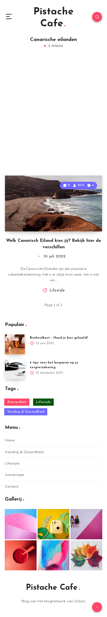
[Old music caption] (86, 524)
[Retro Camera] (53, 524)
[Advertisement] (53, 117)
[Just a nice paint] (53, 555)
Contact (11, 486)
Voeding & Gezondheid (25, 412)
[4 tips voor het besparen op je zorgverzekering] (15, 369)
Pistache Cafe (53, 18)
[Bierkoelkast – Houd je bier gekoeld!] (15, 344)
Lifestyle (57, 290)
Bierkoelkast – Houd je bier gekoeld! (59, 337)
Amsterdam (16, 402)
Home (10, 440)
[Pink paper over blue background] (21, 524)
